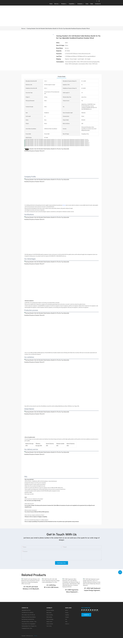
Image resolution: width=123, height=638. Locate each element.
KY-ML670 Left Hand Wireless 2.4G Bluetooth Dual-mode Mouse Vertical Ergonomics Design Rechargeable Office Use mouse (31, 588)
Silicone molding (50, 614)
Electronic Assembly (50, 610)
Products (66, 612)
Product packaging (50, 619)
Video (66, 621)
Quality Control (49, 621)
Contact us (67, 623)
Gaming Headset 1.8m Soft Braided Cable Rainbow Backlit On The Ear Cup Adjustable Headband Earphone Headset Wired (58, 28)
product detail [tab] (61, 76)
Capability (67, 614)
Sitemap (35, 635)
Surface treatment (50, 623)
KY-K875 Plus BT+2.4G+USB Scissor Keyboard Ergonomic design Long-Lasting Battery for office (51, 586)
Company (67, 617)
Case (66, 619)
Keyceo (23, 28)
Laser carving (49, 626)
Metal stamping (49, 617)
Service (66, 610)
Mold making (49, 612)
